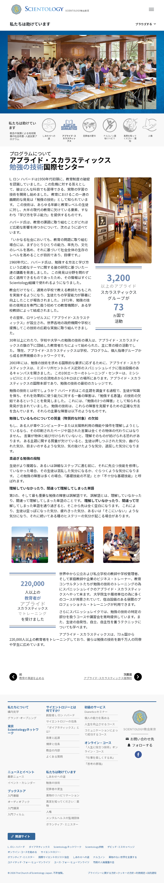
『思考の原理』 (94, 764)
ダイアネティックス (39, 846)
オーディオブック (19, 802)
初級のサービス (95, 707)
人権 (49, 812)
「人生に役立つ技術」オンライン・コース (101, 749)
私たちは (30, 24)
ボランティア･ (62, 824)
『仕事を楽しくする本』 (100, 757)
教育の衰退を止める (31, 678)
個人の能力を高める (97, 718)
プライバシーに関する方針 (102, 872)
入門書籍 (13, 795)
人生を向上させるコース (100, 724)
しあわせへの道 (56, 776)
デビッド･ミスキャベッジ (121, 846)
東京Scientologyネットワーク (23, 729)
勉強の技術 (53, 783)
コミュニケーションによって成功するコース (101, 732)
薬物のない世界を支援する (123, 857)
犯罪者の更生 (54, 789)
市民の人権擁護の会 (103, 862)
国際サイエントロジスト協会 (53, 857)
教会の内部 (53, 750)
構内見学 (13, 712)
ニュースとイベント (21, 772)
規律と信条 (53, 744)
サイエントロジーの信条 (61, 721)
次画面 (128, 674)
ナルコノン (99, 857)
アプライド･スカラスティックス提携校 (108, 678)
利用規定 (140, 872)
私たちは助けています (61, 772)
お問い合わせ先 (141, 738)
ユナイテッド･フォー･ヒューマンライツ (29, 862)
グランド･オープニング (22, 718)
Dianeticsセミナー (96, 712)
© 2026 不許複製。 (36, 872)
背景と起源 (53, 738)
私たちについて (18, 707)
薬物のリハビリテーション (62, 795)
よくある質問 (54, 756)
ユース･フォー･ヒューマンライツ (71, 862)
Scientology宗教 (94, 846)
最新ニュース (16, 776)
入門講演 (13, 808)
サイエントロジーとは (61, 708)
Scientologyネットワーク (67, 846)
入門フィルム (16, 814)
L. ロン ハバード (16, 846)
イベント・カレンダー (21, 783)
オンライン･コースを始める (22, 852)
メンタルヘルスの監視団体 (62, 818)
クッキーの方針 (126, 872)
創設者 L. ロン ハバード (60, 715)
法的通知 (151, 872)
